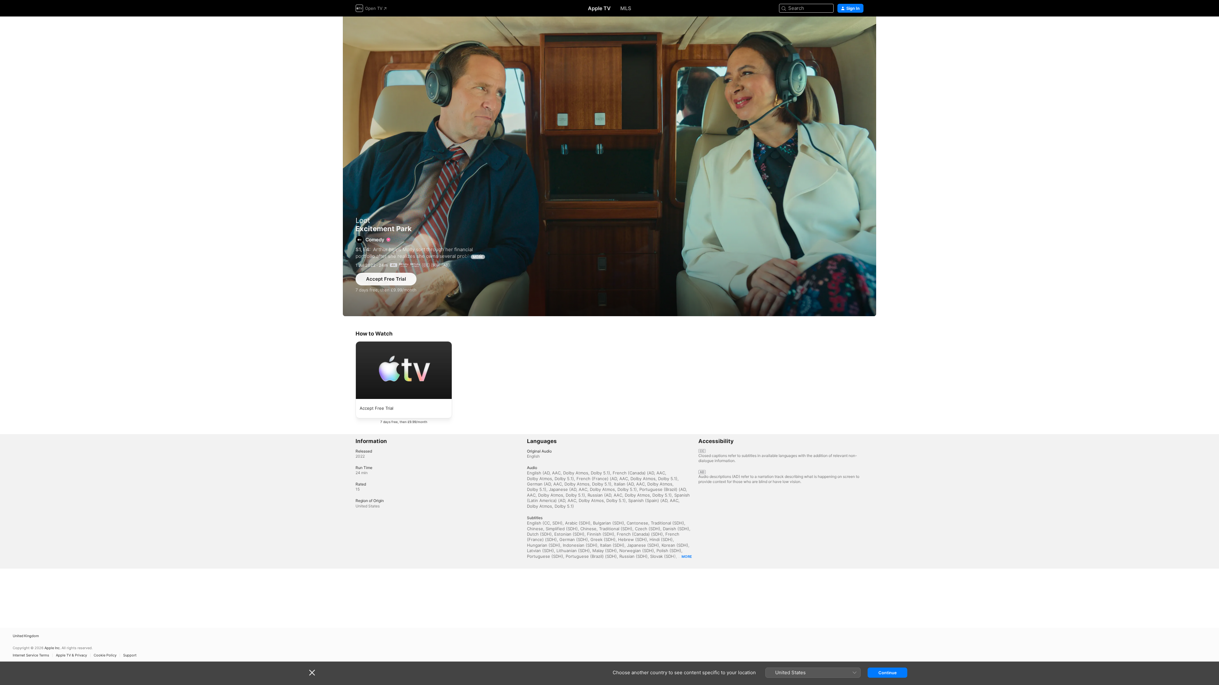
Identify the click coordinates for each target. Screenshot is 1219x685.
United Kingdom (26, 636)
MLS (625, 8)
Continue (887, 672)
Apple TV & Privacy (71, 655)
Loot (363, 220)
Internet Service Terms (31, 655)
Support (130, 655)
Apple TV (599, 8)
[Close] (312, 672)
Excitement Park (609, 166)
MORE (478, 257)
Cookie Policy (105, 655)
